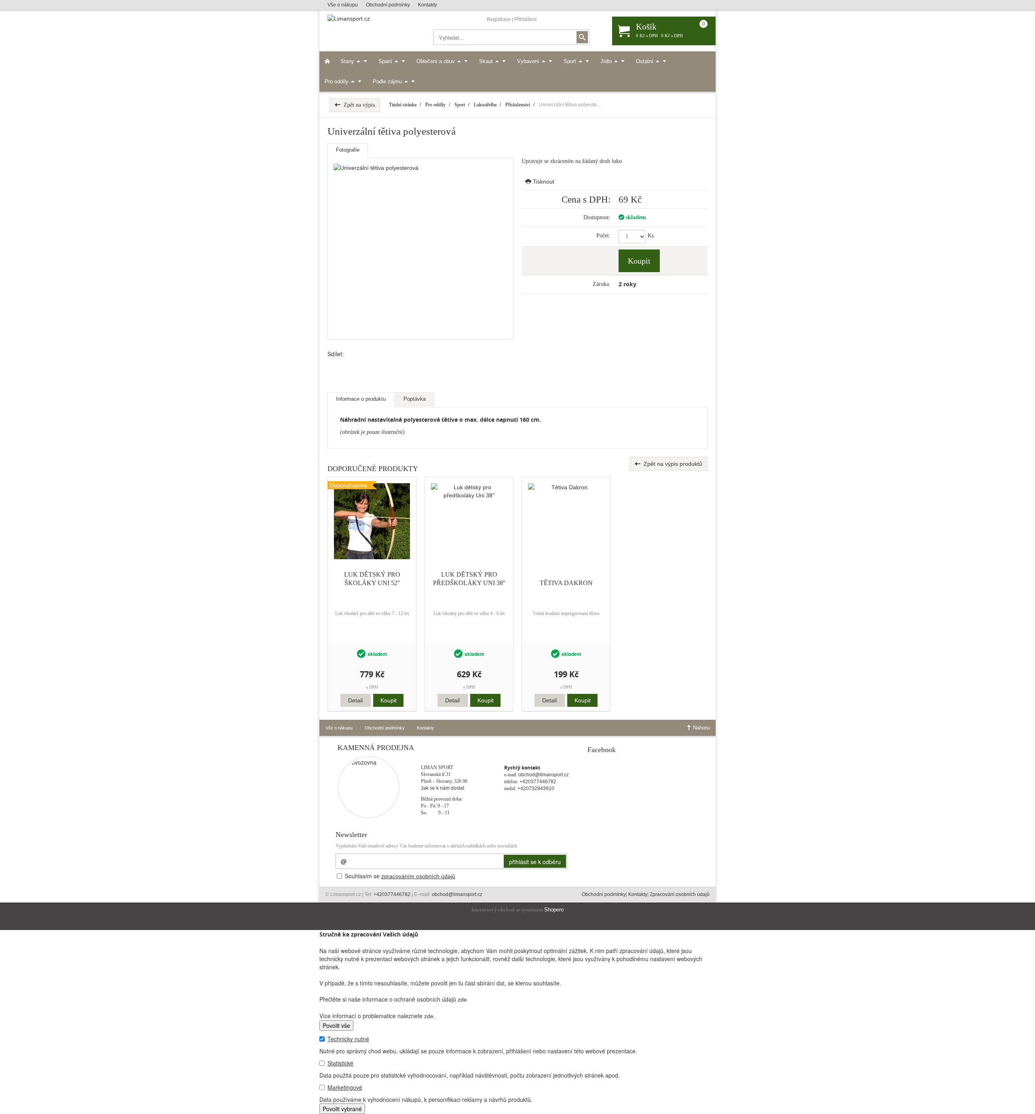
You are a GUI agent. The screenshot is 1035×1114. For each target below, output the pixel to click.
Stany (348, 61)
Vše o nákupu (342, 5)
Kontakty (427, 5)
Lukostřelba (485, 105)
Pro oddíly (337, 81)
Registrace (499, 19)
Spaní (386, 61)
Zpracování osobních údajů (680, 894)
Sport (571, 61)
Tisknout (542, 181)
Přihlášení (525, 19)
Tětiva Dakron (566, 582)
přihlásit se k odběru (535, 862)
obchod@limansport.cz (543, 775)
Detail (355, 700)
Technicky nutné (348, 1039)
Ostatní (645, 61)
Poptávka (414, 399)
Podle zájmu (388, 81)
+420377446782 (538, 781)
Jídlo (606, 61)
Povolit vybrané (342, 1109)
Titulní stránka (402, 105)
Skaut (486, 61)
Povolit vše (336, 1025)
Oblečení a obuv (436, 61)
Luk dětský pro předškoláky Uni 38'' (469, 578)
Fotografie (347, 150)
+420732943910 (536, 788)
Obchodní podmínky (388, 5)
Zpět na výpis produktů (671, 464)
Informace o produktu (361, 399)
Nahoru (700, 728)
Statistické (340, 1063)
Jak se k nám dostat (442, 788)
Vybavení (529, 61)
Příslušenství (517, 105)
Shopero (554, 910)
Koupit (639, 260)
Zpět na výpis (357, 105)
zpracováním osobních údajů (418, 876)
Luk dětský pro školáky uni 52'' (372, 578)
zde (462, 999)
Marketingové (344, 1087)
